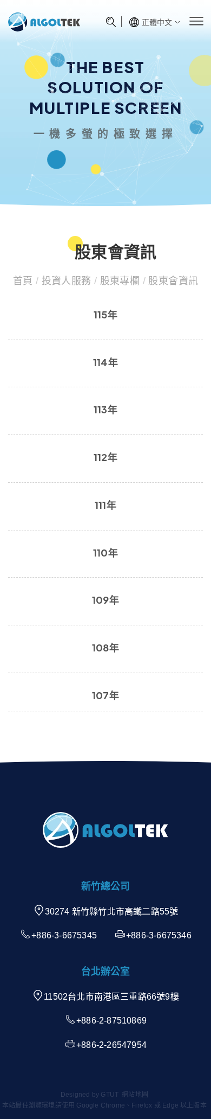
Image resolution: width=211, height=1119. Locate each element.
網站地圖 (135, 1094)
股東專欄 (119, 281)
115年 (105, 314)
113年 (105, 409)
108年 (105, 647)
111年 (105, 504)
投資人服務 (66, 281)
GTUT (109, 1094)
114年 (105, 362)
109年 (105, 599)
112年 (105, 457)
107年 (105, 695)
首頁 (24, 281)
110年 (105, 552)
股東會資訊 (172, 281)
